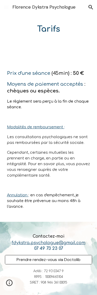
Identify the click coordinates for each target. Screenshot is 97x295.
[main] (48, 29)
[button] (6, 7)
